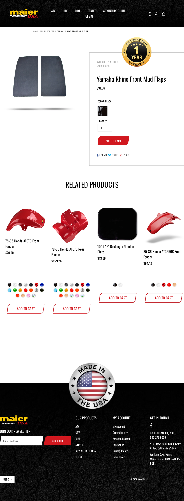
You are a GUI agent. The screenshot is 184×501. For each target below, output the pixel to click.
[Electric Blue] (9, 291)
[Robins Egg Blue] (71, 296)
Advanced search (121, 438)
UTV (77, 432)
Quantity (102, 121)
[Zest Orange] (31, 291)
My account (119, 426)
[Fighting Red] (25, 291)
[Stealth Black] (31, 285)
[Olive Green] (42, 291)
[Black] (9, 285)
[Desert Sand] (23, 296)
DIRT (77, 438)
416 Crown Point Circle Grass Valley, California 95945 (165, 446)
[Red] (36, 285)
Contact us (118, 445)
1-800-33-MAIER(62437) (163, 433)
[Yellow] (20, 291)
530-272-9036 (158, 437)
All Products (47, 31)
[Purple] (33, 296)
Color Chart (119, 457)
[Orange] (17, 296)
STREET (79, 445)
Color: (104, 101)
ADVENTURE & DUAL (86, 451)
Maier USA (142, 479)
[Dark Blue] (42, 285)
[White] (15, 285)
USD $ (6, 479)
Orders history (120, 432)
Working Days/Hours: (165, 459)
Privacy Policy (120, 451)
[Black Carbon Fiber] (20, 285)
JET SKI (79, 457)
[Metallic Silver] (36, 291)
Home (35, 31)
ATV (77, 426)
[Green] (15, 291)
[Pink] (28, 296)
